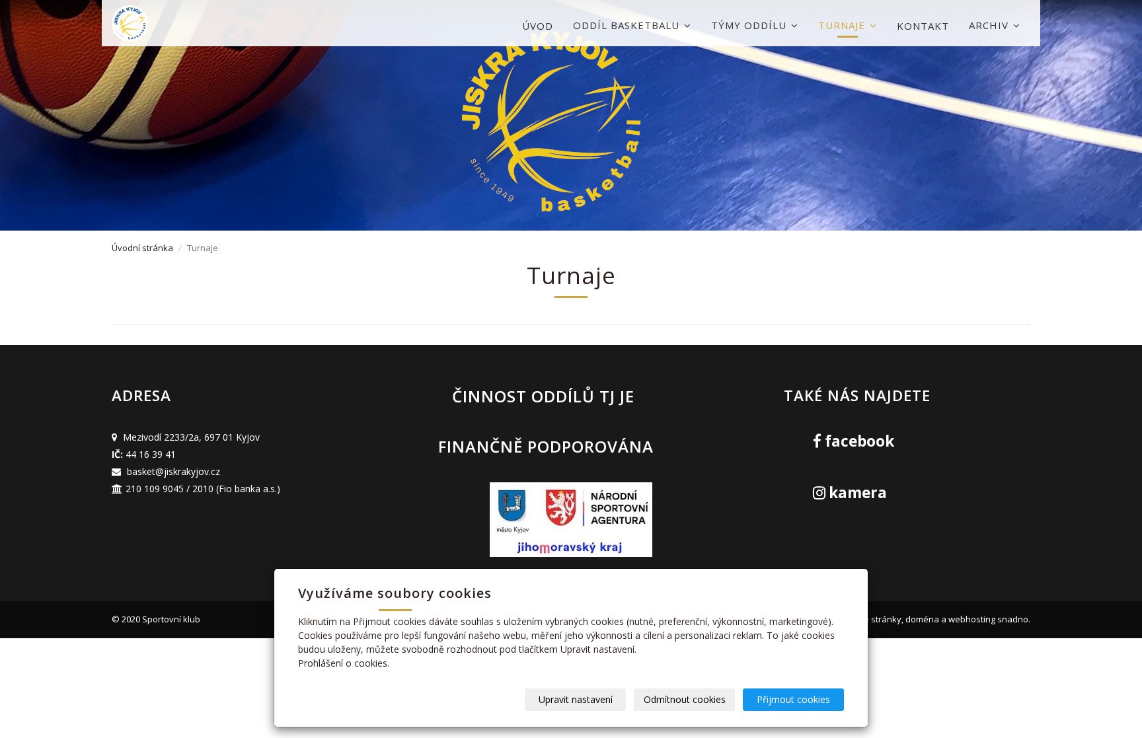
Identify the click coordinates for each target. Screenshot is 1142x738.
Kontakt (923, 25)
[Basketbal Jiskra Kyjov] (178, 23)
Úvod (537, 25)
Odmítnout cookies (685, 699)
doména (922, 619)
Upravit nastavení (576, 699)
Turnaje (843, 25)
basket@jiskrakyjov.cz (173, 471)
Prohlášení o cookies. (343, 663)
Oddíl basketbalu (628, 25)
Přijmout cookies (793, 699)
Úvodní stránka (142, 248)
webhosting (971, 619)
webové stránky (869, 619)
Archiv (990, 25)
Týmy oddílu (750, 25)
